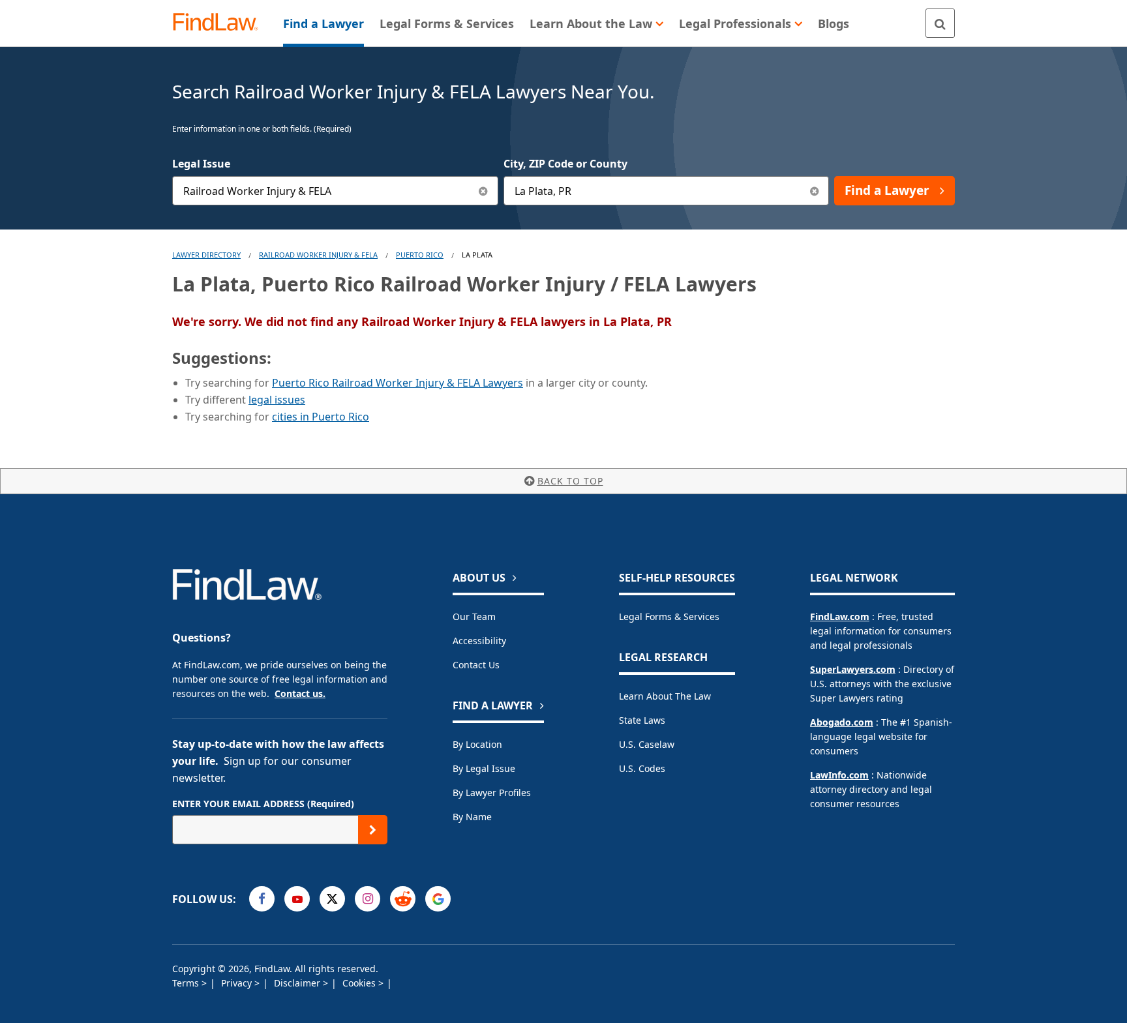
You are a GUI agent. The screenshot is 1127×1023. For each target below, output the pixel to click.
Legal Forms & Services (669, 616)
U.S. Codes (642, 768)
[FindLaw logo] (221, 23)
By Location (477, 744)
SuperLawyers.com (852, 669)
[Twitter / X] (332, 899)
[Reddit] (402, 899)
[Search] (940, 23)
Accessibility (479, 640)
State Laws (642, 720)
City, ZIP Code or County (565, 163)
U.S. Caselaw (646, 744)
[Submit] (372, 829)
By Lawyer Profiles (492, 792)
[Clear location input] (814, 190)
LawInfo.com (839, 775)
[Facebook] (262, 899)
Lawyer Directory (206, 254)
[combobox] (335, 190)
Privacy (237, 983)
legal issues (276, 400)
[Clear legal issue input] (483, 190)
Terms (187, 983)
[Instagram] (367, 899)
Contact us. (300, 693)
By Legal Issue (484, 768)
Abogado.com (841, 722)
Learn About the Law (665, 696)
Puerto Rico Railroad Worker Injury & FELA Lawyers (397, 383)
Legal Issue (201, 163)
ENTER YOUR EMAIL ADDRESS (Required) (263, 803)
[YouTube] (297, 899)
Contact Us (476, 665)
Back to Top (570, 481)
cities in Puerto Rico (320, 416)
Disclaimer (298, 983)
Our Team (474, 616)
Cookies (360, 983)
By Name (472, 816)
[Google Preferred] (438, 899)
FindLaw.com (839, 616)
